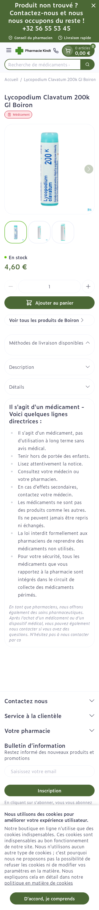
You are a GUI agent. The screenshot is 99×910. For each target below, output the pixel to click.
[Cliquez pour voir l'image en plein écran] (49, 169)
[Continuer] (88, 169)
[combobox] (42, 64)
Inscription (49, 790)
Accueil (11, 79)
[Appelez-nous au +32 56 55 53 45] (56, 50)
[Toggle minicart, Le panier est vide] (68, 51)
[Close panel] (93, 5)
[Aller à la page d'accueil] (33, 51)
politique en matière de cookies (38, 882)
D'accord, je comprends (49, 898)
